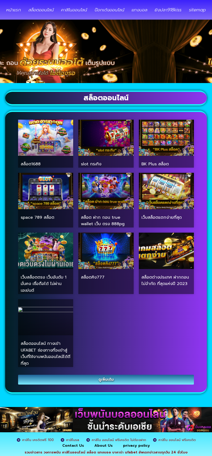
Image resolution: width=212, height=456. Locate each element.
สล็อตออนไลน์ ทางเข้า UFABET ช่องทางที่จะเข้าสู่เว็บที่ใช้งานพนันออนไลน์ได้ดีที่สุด (45, 353)
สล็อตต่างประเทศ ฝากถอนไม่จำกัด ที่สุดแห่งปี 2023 (165, 280)
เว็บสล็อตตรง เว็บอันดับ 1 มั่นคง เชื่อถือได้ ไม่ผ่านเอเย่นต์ (43, 284)
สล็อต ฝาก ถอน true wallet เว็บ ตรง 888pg (103, 220)
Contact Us (73, 445)
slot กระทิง (91, 164)
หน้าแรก (13, 9)
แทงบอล (139, 9)
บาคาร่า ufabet (124, 452)
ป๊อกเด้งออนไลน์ (109, 9)
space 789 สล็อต (37, 217)
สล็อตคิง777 (92, 277)
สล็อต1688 (31, 164)
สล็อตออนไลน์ (41, 9)
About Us (103, 445)
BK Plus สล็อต (155, 164)
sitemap (197, 9)
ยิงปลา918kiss (168, 9)
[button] (106, 380)
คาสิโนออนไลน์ (74, 9)
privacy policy (136, 445)
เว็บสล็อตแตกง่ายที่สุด (161, 217)
